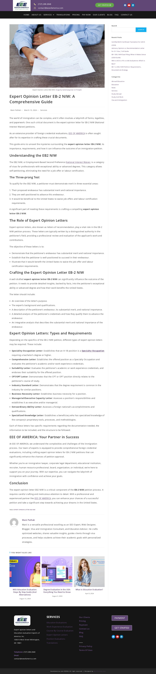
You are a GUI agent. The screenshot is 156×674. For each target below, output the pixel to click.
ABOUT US (36, 15)
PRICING (76, 15)
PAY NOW (86, 15)
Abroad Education (118, 81)
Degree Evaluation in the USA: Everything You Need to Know (57, 590)
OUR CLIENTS (99, 15)
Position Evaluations (56, 639)
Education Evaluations (57, 622)
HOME (26, 15)
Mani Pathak (16, 110)
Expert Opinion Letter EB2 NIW (24, 509)
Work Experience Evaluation (60, 626)
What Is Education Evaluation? (89, 589)
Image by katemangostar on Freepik (69, 90)
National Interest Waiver (78, 162)
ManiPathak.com (100, 671)
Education (115, 85)
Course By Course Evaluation (60, 630)
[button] (48, 14)
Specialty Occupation (93, 350)
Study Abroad (117, 94)
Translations (52, 643)
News (114, 88)
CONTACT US (126, 15)
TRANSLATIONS (63, 15)
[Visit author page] (14, 522)
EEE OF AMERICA (77, 133)
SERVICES (48, 15)
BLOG (109, 15)
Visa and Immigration (119, 100)
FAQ (117, 15)
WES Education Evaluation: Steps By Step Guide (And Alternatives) (25, 592)
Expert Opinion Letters (57, 634)
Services (43, 110)
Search (114, 26)
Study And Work (117, 97)
